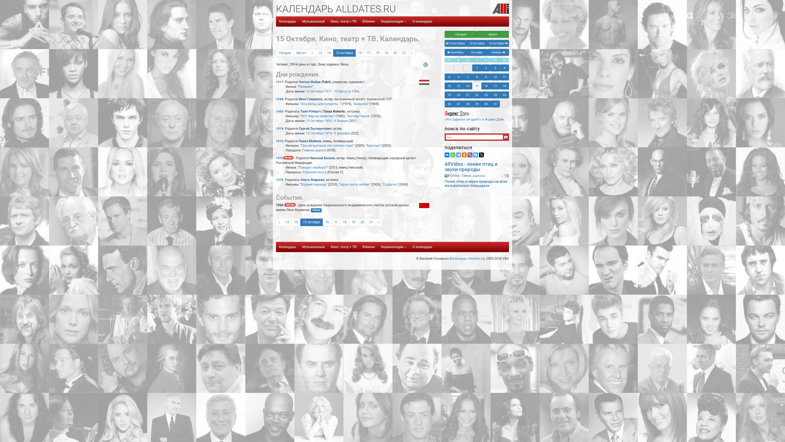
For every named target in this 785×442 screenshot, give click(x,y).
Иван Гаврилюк (311, 99)
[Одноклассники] (464, 154)
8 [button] (477, 77)
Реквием (305, 87)
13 (320, 53)
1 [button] (477, 68)
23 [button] (486, 95)
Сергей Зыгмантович (315, 129)
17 (369, 53)
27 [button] (458, 104)
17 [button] (495, 86)
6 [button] (458, 77)
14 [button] (467, 86)
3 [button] (495, 68)
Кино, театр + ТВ (343, 21)
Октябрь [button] (477, 52)
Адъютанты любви (354, 184)
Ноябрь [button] (496, 52)
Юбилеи (368, 21)
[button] (449, 175)
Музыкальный (313, 21)
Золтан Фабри (310, 82)
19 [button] (449, 95)
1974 (279, 129)
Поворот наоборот (313, 167)
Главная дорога (314, 150)
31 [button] (495, 104)
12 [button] (449, 86)
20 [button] (458, 95)
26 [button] (449, 104)
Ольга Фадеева (312, 180)
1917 (279, 82)
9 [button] (486, 77)
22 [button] (477, 95)
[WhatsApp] (452, 154)
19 (386, 53)
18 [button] (504, 86)
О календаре (422, 21)
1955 (279, 111)
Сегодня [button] (460, 34)
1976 (279, 158)
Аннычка (361, 104)
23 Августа (342, 91)
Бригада (373, 146)
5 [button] (449, 77)
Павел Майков (310, 141)
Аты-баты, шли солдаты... (320, 104)
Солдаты (390, 184)
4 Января (341, 121)
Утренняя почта (314, 172)
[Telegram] (458, 154)
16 (360, 53)
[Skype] (475, 154)
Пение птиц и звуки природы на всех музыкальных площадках (476, 183)
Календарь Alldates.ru (467, 258)
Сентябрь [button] (457, 52)
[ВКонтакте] (447, 154)
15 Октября (315, 91)
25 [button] (504, 95)
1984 (355, 91)
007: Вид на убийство (317, 116)
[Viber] (470, 154)
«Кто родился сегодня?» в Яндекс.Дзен (474, 119)
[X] (481, 154)
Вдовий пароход (313, 184)
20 (395, 53)
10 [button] (495, 77)
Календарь (287, 21)
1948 (279, 99)
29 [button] (477, 104)
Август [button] (492, 34)
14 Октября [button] (457, 43)
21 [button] (467, 95)
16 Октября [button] (497, 43)
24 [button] (495, 95)
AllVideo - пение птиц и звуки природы (471, 166)
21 (404, 53)
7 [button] (468, 77)
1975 (279, 141)
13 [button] (458, 86)
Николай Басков (322, 158)
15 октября (344, 53)
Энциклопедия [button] (392, 21)
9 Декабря (342, 133)
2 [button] (486, 68)
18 (377, 53)
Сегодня (285, 53)
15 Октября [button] (477, 43)
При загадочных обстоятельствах (327, 146)
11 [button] (504, 77)
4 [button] (504, 68)
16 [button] (486, 86)
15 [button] (477, 86)
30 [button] (486, 104)
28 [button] (467, 104)
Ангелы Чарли (358, 116)
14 (329, 53)
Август (301, 53)
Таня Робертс (311, 111)
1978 (279, 180)
